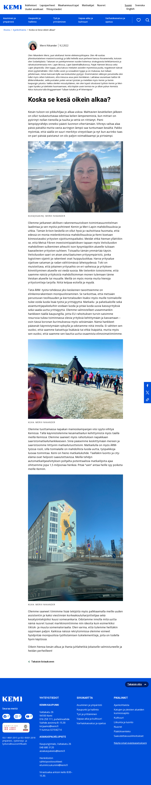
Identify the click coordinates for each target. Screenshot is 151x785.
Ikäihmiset (31, 5)
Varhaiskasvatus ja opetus (115, 20)
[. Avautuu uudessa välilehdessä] (147, 385)
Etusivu (7, 29)
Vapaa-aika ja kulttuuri (85, 20)
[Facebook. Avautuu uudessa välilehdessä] (6, 716)
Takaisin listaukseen (42, 661)
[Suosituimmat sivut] (139, 20)
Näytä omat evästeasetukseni (130, 743)
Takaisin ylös (134, 684)
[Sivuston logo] (13, 6)
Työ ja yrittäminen (59, 20)
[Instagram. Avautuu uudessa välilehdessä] (18, 716)
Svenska (140, 5)
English (130, 8)
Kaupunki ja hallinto (34, 20)
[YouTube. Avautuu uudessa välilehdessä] (29, 716)
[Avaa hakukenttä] (147, 20)
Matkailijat (88, 5)
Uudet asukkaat (34, 9)
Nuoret (101, 5)
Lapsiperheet (47, 5)
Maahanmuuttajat (68, 5)
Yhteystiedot (54, 9)
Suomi (128, 5)
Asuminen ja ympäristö (9, 20)
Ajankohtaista (19, 29)
